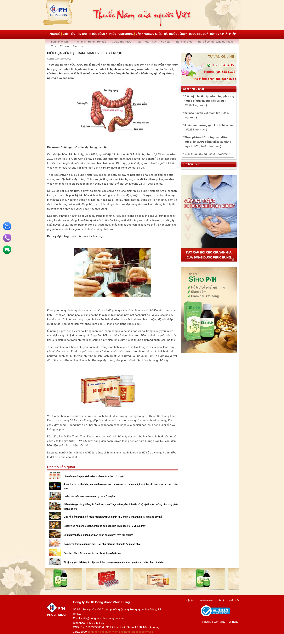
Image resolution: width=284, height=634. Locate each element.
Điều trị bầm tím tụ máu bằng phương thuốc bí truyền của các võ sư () (209, 101)
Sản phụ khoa (183, 41)
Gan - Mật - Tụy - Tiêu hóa (153, 41)
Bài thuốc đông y (175, 34)
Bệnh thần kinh (60, 41)
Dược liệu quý (198, 34)
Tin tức (82, 34)
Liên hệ (222, 600)
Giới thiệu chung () (207, 153)
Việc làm (191, 600)
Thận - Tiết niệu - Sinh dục (67, 46)
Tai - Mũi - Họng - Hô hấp (90, 41)
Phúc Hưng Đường (121, 34)
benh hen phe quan (99, 631)
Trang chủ (53, 34)
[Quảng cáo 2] (209, 352)
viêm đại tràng (121, 631)
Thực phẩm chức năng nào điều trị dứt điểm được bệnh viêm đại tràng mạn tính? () (208, 142)
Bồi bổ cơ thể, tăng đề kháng (216, 41)
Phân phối (234, 600)
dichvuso (147, 631)
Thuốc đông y (98, 34)
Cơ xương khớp (121, 41)
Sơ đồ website (207, 600)
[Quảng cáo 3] (209, 260)
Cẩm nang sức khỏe (149, 34)
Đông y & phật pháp (223, 34)
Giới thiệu (69, 34)
